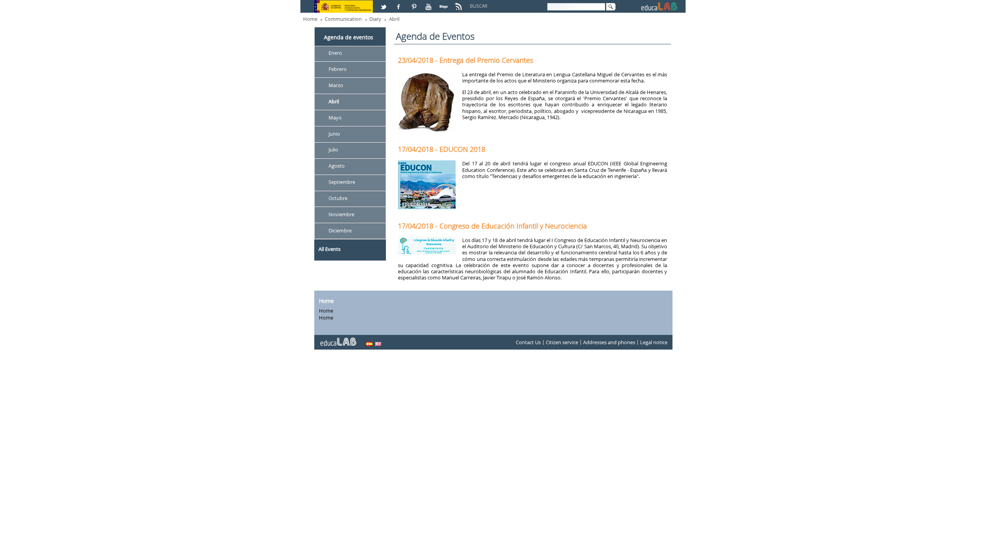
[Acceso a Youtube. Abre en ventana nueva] (429, 3)
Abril (394, 18)
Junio (334, 133)
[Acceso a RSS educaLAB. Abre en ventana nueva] (459, 3)
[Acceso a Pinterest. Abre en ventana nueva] (414, 3)
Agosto (337, 166)
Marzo (336, 85)
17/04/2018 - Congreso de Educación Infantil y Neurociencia (492, 225)
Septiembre (342, 182)
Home (310, 18)
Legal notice (653, 342)
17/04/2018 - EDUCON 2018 (441, 149)
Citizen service (562, 342)
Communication (343, 18)
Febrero (338, 69)
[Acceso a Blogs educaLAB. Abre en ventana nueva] (444, 3)
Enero (335, 52)
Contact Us (528, 342)
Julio (333, 149)
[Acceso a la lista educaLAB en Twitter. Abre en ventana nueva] (384, 3)
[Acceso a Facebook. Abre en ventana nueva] (399, 3)
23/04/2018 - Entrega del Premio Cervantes (465, 60)
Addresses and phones (609, 342)
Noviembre (341, 214)
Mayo (335, 117)
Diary (375, 18)
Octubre (338, 198)
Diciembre (340, 230)
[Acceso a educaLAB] (337, 338)
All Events (329, 249)
